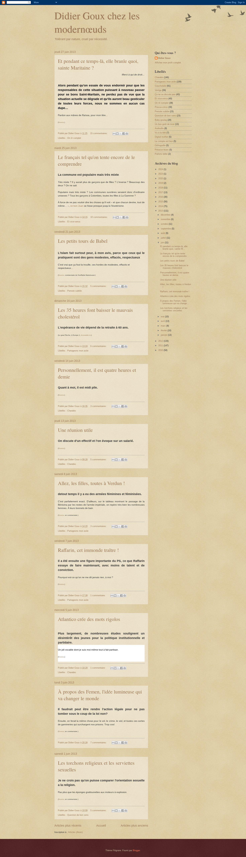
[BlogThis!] (117, 133)
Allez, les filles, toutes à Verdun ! (91, 483)
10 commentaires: (99, 217)
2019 (161, 183)
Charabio (71, 410)
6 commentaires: (98, 346)
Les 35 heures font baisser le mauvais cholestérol (174, 266)
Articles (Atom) (75, 832)
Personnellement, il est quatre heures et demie (174, 273)
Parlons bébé (161, 154)
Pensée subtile (74, 291)
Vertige (158, 90)
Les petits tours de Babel (82, 240)
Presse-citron (161, 107)
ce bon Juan (76, 206)
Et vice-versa (73, 221)
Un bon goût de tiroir (164, 124)
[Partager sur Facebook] (123, 133)
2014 (161, 206)
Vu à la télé (160, 132)
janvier (164, 335)
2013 (161, 210)
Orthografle (160, 145)
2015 (161, 201)
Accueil (101, 825)
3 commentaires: (98, 406)
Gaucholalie (160, 86)
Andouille (159, 128)
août (163, 233)
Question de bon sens (78, 815)
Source (61, 122)
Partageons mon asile (77, 350)
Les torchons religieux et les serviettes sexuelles (173, 309)
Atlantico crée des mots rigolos (89, 619)
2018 (161, 187)
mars (163, 326)
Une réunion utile (75, 429)
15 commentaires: (99, 133)
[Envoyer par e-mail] (114, 133)
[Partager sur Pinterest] (127, 133)
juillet (164, 238)
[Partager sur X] (120, 133)
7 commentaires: (98, 742)
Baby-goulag (161, 120)
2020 (161, 178)
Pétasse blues (162, 149)
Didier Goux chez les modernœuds (97, 22)
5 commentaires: (98, 286)
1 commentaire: (98, 595)
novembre (166, 219)
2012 (161, 341)
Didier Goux (164, 58)
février (164, 330)
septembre (166, 228)
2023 (161, 174)
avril (163, 321)
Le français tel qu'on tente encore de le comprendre (173, 254)
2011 (161, 345)
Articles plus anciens (134, 825)
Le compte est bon (164, 141)
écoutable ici (86, 335)
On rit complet (74, 138)
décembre (166, 214)
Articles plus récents (67, 825)
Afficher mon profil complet (168, 62)
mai (163, 316)
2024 (161, 169)
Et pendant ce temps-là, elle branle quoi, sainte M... (173, 247)
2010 (161, 350)
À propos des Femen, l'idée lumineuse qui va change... (174, 302)
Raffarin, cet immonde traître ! (88, 550)
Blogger (136, 850)
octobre (165, 224)
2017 (161, 192)
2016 (161, 197)
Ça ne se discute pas (165, 94)
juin (163, 242)
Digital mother (161, 137)
